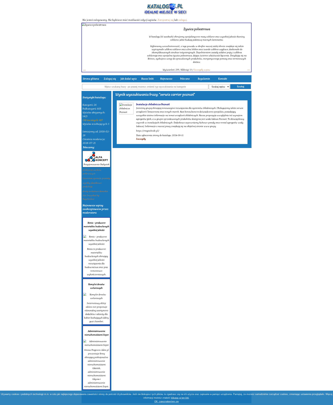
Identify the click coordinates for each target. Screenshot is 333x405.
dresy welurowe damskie (95, 191)
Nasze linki (147, 78)
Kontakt (222, 78)
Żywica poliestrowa (196, 29)
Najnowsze (166, 78)
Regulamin (204, 78)
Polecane (185, 78)
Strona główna (91, 78)
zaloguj (182, 20)
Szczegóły (141, 139)
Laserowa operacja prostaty (96, 178)
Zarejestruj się (165, 20)
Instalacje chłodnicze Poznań (153, 104)
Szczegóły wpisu (202, 69)
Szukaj (240, 86)
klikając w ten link (180, 398)
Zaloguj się (110, 78)
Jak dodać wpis (129, 78)
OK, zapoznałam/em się (166, 401)
